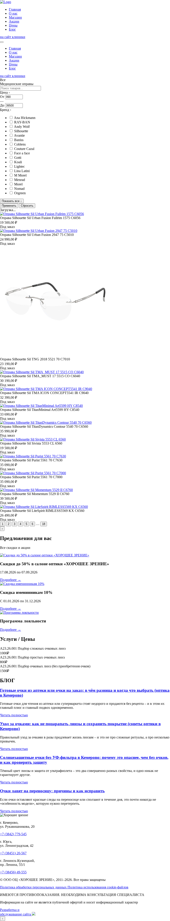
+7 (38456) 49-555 (13, 872)
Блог (12, 29)
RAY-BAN (22, 122)
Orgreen (20, 193)
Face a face (22, 153)
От (2, 97)
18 (43, 524)
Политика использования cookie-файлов (98, 887)
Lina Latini (22, 171)
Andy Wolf (22, 126)
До (2, 105)
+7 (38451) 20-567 (13, 853)
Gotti (17, 157)
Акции (14, 21)
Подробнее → (10, 580)
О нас (13, 13)
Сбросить (27, 205)
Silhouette (21, 131)
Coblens (20, 144)
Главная (15, 9)
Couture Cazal (24, 149)
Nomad (19, 188)
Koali (18, 162)
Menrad (19, 180)
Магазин (15, 17)
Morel (18, 184)
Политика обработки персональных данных (34, 887)
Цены (13, 25)
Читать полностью (14, 715)
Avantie (19, 135)
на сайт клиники (12, 37)
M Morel (20, 175)
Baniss (18, 140)
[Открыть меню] (2, 42)
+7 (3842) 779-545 (13, 834)
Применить (9, 205)
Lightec (19, 166)
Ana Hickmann (24, 118)
